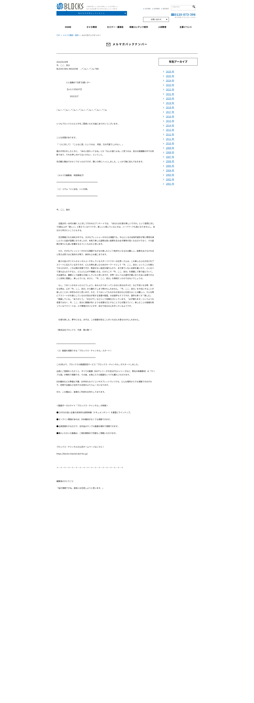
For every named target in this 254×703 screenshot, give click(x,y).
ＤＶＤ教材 (92, 27)
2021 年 (170, 94)
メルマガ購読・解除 (71, 35)
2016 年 (170, 116)
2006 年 (170, 161)
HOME (68, 27)
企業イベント (186, 27)
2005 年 (170, 166)
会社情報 (148, 8)
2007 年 (170, 157)
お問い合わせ (156, 19)
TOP (58, 35)
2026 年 (170, 71)
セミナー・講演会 (115, 27)
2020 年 (170, 98)
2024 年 (170, 80)
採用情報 (157, 8)
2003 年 (170, 175)
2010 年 (170, 143)
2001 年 (170, 184)
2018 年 (170, 107)
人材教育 (162, 27)
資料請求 (166, 8)
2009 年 (170, 148)
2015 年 (170, 121)
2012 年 (170, 134)
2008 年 (170, 152)
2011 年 (170, 139)
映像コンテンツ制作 (138, 27)
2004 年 (170, 170)
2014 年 (170, 125)
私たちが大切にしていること (91, 13)
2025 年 (170, 76)
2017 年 (170, 112)
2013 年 (170, 130)
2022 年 (170, 89)
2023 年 (170, 85)
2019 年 (170, 103)
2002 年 (170, 179)
